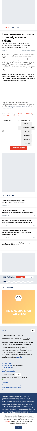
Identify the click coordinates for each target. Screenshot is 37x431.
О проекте (5, 382)
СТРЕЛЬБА (15, 116)
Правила (19, 357)
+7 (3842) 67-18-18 (7, 367)
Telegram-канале (15, 107)
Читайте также (9, 196)
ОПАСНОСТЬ (20, 114)
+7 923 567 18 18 (6, 363)
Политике (7, 421)
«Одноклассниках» (8, 109)
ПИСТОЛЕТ (6, 116)
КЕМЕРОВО (10, 114)
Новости (5, 27)
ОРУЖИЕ (29, 114)
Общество (16, 27)
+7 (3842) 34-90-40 (7, 365)
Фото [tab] (30, 277)
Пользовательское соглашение (11, 390)
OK (18, 427)
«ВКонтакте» (26, 107)
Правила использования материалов (13, 385)
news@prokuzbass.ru (8, 371)
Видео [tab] (22, 277)
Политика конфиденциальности (11, 387)
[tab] (5, 281)
